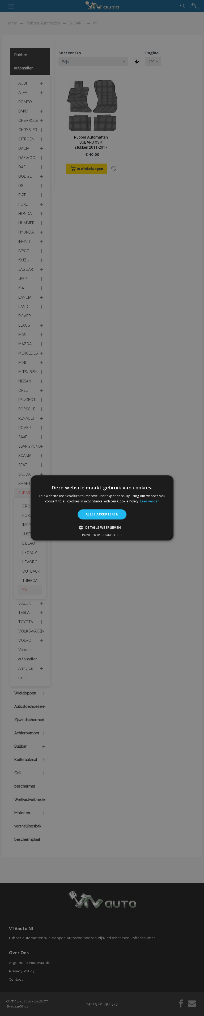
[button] (102, 527)
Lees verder (149, 501)
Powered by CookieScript (102, 535)
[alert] (102, 508)
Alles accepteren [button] (102, 514)
